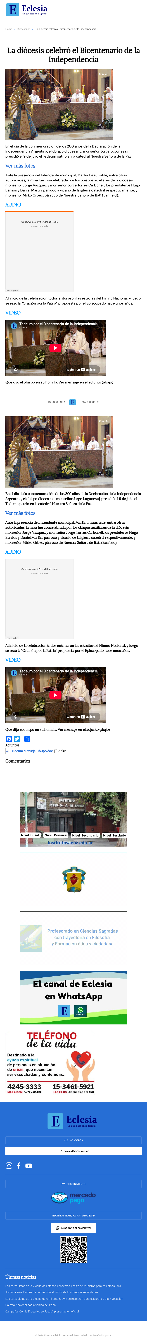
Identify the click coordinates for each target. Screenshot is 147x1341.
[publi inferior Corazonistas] (73, 879)
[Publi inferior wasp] (73, 997)
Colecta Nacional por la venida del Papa (30, 1305)
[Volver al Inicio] (27, 10)
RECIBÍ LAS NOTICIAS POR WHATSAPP (73, 1215)
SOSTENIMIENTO (76, 1184)
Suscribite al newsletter (76, 1228)
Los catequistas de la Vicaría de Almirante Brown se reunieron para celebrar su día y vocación (64, 1298)
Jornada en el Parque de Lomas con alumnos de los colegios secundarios (51, 1292)
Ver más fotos (20, 165)
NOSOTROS (76, 1140)
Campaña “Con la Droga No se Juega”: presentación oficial (42, 1311)
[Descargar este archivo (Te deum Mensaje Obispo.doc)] (8, 751)
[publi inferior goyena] (73, 938)
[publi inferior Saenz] (73, 819)
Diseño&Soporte (102, 1335)
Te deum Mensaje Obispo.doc (31, 751)
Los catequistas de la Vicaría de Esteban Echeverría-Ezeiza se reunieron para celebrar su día (63, 1286)
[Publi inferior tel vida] (50, 1062)
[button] (140, 10)
